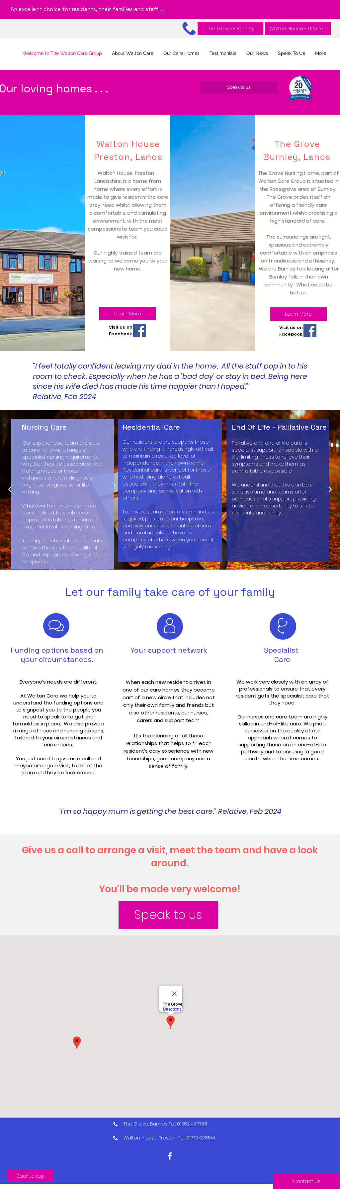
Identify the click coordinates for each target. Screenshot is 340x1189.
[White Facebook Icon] (170, 1156)
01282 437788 (192, 1124)
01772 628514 (200, 1138)
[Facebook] (139, 330)
